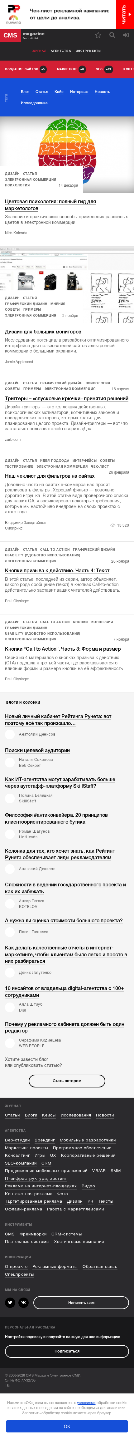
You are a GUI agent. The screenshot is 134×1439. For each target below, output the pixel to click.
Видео (88, 1186)
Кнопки (80, 622)
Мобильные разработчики (88, 1140)
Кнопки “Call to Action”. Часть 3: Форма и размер (63, 649)
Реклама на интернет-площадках (41, 1186)
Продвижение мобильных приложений (46, 1170)
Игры (40, 1155)
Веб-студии (17, 1140)
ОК (67, 1426)
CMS (10, 1234)
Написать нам (81, 1302)
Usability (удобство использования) (42, 555)
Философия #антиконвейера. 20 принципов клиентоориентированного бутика (56, 818)
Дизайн (12, 173)
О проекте (16, 1266)
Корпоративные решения (88, 1155)
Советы (12, 309)
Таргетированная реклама (33, 1201)
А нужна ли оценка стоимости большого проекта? (64, 921)
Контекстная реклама (28, 1193)
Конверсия (102, 622)
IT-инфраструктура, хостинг (36, 1178)
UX (53, 1155)
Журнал (39, 50)
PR (90, 1201)
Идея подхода (54, 460)
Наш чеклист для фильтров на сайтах (50, 476)
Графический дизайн (26, 304)
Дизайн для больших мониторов (43, 332)
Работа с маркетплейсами (75, 1209)
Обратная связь (100, 1266)
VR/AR (99, 1170)
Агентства (61, 50)
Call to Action (55, 549)
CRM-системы (66, 1234)
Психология (17, 185)
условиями (86, 1403)
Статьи (12, 1115)
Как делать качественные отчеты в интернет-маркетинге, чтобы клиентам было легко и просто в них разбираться (66, 954)
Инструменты (89, 50)
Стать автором (67, 1080)
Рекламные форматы (55, 1266)
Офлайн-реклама (23, 1209)
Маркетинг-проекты (26, 1148)
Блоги (31, 1115)
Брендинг (45, 1140)
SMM (116, 1170)
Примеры (32, 309)
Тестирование (19, 466)
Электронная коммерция (30, 179)
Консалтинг (17, 1155)
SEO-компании (20, 1163)
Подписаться (67, 1351)
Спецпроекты (19, 1274)
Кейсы (49, 1115)
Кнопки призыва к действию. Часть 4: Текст (57, 571)
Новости (105, 1115)
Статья (30, 173)
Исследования (76, 1115)
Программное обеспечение (82, 1148)
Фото (62, 1193)
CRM (46, 1163)
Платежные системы (27, 1241)
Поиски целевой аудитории (37, 750)
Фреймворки (33, 1234)
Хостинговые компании (79, 1241)
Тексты (105, 1201)
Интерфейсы (85, 460)
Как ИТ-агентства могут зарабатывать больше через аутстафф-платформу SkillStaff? (60, 782)
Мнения (57, 304)
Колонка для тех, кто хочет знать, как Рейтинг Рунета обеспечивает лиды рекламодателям (60, 854)
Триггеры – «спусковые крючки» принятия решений (66, 399)
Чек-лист (100, 466)
